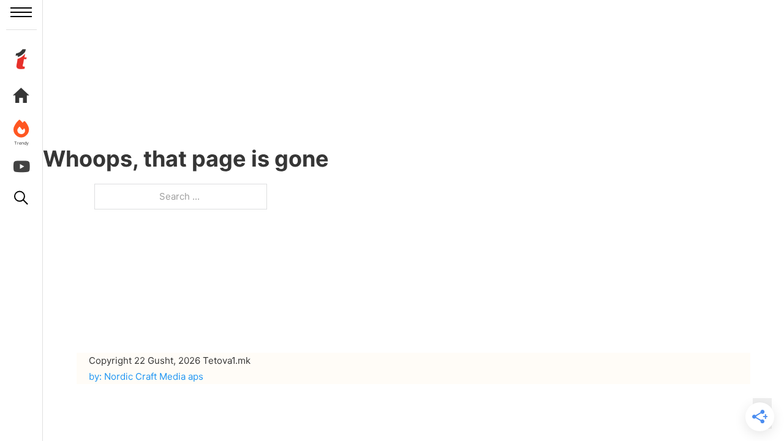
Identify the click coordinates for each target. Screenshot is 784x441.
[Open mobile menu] (21, 12)
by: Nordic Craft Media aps (146, 376)
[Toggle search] (21, 198)
